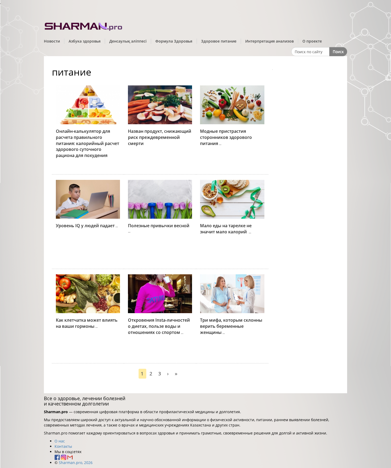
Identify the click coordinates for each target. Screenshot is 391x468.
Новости (52, 41)
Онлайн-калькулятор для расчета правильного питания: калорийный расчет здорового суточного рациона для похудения (87, 143)
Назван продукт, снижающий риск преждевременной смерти (159, 137)
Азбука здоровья (85, 41)
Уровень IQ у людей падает (85, 226)
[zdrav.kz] (84, 25)
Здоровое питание (218, 41)
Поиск (338, 51)
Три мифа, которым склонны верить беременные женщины (231, 326)
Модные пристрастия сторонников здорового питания (226, 137)
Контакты (63, 446)
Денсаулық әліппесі (128, 41)
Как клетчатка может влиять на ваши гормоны (87, 323)
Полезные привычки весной (158, 226)
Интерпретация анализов (269, 41)
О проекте (312, 41)
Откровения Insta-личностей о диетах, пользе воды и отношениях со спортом (159, 326)
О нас (60, 441)
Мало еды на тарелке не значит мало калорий (226, 229)
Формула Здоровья (173, 41)
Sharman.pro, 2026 (76, 462)
